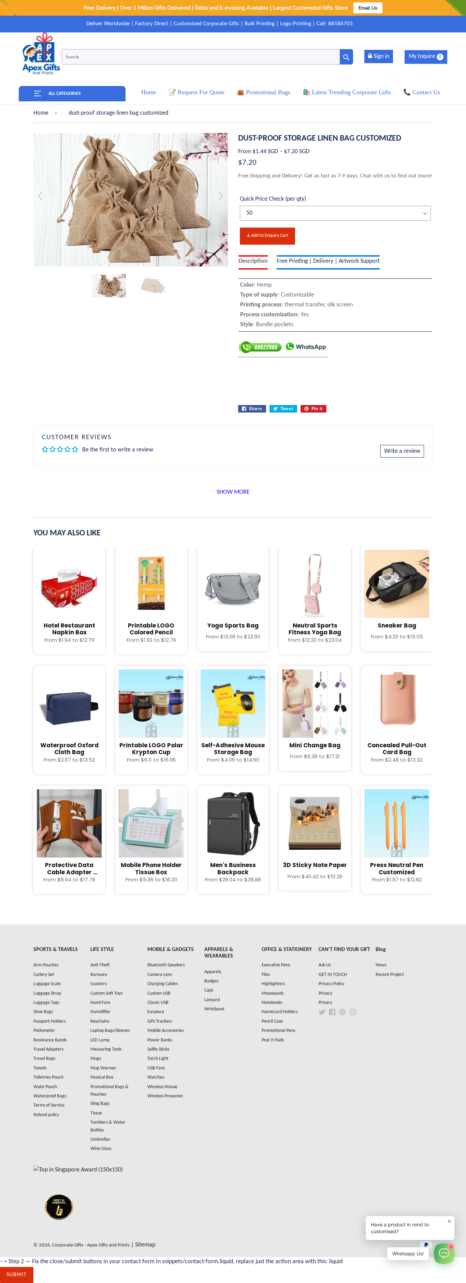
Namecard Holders (279, 1011)
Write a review (402, 451)
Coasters (98, 983)
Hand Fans (100, 1002)
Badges (211, 981)
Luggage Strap (47, 993)
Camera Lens (159, 974)
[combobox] (207, 56)
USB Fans (156, 1068)
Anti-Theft (100, 965)
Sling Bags (100, 1103)
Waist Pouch (45, 1087)
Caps (208, 990)
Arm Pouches (45, 965)
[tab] (253, 262)
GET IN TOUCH (333, 974)
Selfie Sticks (158, 1049)
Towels (39, 1068)
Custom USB (159, 993)
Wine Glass (100, 1148)
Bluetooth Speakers (166, 965)
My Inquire (425, 56)
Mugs (95, 1058)
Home (40, 113)
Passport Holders (49, 1021)
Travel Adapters (48, 1049)
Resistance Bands (50, 1040)
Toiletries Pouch (48, 1077)
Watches (155, 1077)
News (381, 965)
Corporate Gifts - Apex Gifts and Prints (91, 1245)
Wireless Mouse (162, 1087)
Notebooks (272, 1002)
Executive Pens (276, 965)
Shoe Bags (43, 1011)
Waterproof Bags (49, 1096)
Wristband (214, 1009)
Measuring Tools (105, 1049)
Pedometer (44, 1030)
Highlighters (273, 983)
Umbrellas (100, 1139)
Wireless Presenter (165, 1096)
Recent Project (390, 974)
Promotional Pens (278, 1030)
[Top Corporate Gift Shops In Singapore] (78, 1170)
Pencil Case (272, 1021)
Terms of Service (48, 1105)
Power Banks (159, 1040)
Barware (98, 974)
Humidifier (100, 1011)
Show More (233, 492)
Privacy (325, 993)
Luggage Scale (47, 983)
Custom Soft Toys (106, 993)
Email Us (368, 7)
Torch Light (158, 1058)
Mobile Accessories (165, 1030)
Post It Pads (273, 1040)
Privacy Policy (331, 983)
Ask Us (325, 965)
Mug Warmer (103, 1068)
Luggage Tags (46, 1002)
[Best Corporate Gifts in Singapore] (59, 1228)
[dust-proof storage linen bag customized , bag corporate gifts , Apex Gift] (109, 285)
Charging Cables (162, 983)
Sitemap (145, 1245)
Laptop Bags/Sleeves (110, 1030)
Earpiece (155, 1011)
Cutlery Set (43, 974)
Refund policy (46, 1115)
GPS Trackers (159, 1021)
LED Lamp (100, 1040)
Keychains (99, 1021)
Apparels (212, 972)
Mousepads (272, 993)
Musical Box (101, 1077)
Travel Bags (44, 1058)
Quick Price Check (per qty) (273, 199)
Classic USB (158, 1002)
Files (266, 974)
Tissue (96, 1113)
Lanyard (212, 1000)
